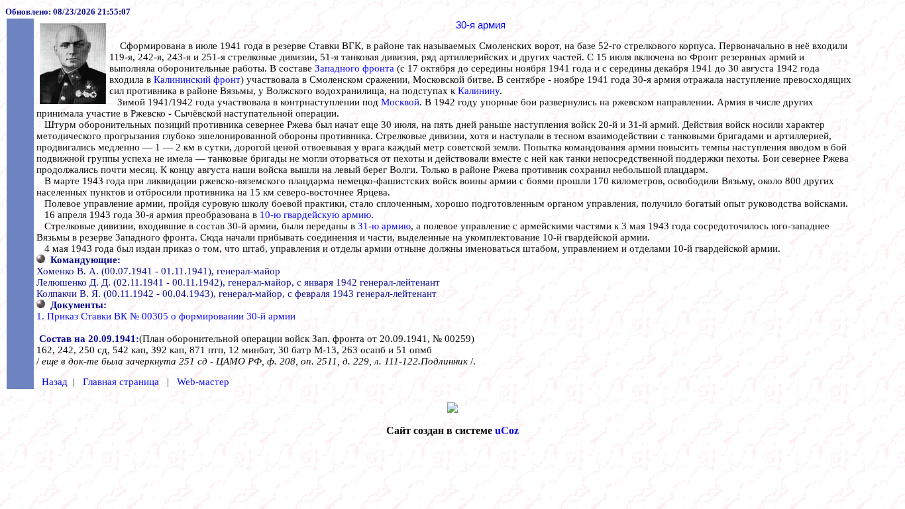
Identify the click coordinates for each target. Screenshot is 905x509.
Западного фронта (354, 68)
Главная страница (121, 381)
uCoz (507, 430)
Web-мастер (203, 381)
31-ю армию (384, 226)
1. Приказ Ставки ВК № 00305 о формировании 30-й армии (165, 316)
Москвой (400, 102)
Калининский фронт (197, 79)
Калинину (479, 90)
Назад (55, 381)
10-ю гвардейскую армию (315, 214)
